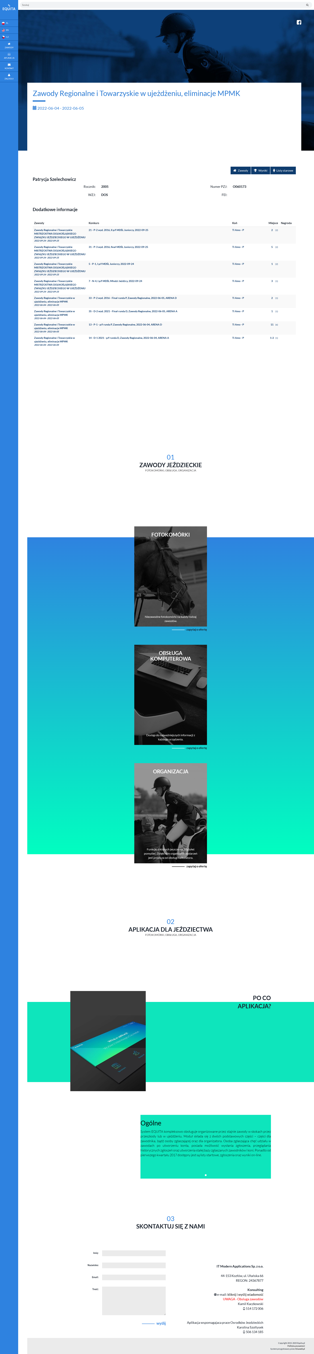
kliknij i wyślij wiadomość (245, 1294)
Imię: (95, 1252)
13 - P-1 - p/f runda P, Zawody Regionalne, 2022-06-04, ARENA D (125, 324)
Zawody (242, 170)
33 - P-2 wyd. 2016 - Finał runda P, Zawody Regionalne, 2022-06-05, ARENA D (133, 297)
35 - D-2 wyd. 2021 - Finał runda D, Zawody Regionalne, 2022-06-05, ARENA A (133, 311)
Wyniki (262, 170)
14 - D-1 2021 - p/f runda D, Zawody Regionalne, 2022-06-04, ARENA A (129, 337)
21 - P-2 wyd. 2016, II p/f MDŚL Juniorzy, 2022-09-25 (118, 229)
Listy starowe (284, 170)
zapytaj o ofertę (196, 629)
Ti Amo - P (238, 229)
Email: (95, 1277)
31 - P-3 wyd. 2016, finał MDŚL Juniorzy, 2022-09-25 (118, 246)
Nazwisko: (93, 1265)
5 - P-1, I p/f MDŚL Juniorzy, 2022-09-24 (111, 263)
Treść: (95, 1289)
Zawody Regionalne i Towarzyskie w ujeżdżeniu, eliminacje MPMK (54, 301)
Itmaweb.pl (300, 1349)
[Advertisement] (164, 139)
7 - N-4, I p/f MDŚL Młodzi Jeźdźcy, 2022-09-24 (115, 280)
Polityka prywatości (296, 1346)
